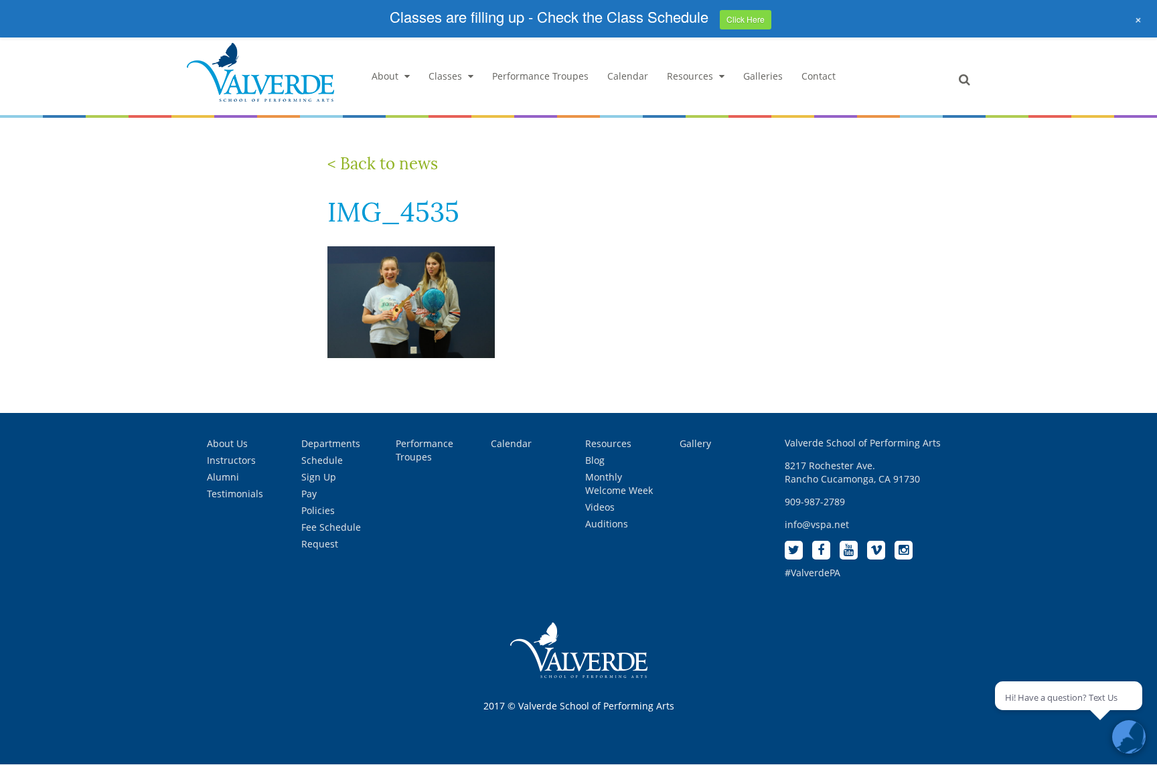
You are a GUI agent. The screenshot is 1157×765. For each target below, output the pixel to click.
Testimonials (235, 493)
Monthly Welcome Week (619, 484)
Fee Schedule (331, 527)
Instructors (231, 460)
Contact (818, 76)
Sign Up (318, 477)
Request (319, 543)
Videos (600, 507)
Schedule (322, 460)
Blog (595, 460)
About (385, 76)
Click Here (745, 19)
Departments (330, 443)
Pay (309, 493)
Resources (690, 76)
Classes (445, 76)
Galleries (763, 76)
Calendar (627, 76)
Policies (318, 510)
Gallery (695, 443)
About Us (227, 443)
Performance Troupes (540, 76)
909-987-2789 (815, 501)
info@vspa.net (817, 524)
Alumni (223, 477)
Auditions (606, 523)
